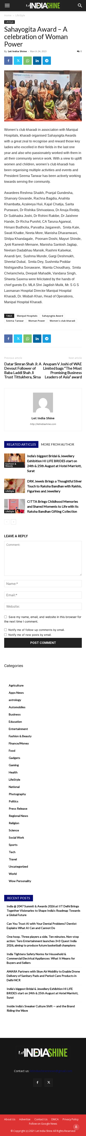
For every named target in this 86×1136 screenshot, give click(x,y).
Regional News (18, 815)
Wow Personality (20, 881)
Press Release (18, 808)
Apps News (16, 692)
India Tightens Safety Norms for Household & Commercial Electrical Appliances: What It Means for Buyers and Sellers (41, 958)
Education (15, 721)
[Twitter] (18, 60)
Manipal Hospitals (27, 315)
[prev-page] (6, 521)
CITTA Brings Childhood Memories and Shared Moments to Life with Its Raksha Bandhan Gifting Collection (52, 506)
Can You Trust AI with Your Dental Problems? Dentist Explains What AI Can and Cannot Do (42, 926)
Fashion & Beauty (10, 464)
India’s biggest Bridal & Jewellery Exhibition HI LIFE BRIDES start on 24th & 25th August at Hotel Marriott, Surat (42, 993)
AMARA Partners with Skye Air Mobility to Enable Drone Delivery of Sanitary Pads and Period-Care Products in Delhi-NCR (43, 976)
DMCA (55, 1119)
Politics (13, 801)
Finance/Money (19, 743)
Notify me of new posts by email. (30, 634)
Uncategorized (18, 866)
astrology (15, 700)
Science (14, 830)
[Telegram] (47, 60)
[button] (7, 5)
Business (15, 714)
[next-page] (13, 521)
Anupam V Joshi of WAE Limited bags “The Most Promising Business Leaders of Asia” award (62, 370)
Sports (13, 844)
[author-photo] (43, 412)
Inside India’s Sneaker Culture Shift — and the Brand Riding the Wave (41, 1008)
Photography (17, 794)
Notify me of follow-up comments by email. (36, 629)
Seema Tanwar (15, 320)
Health (13, 772)
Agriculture (16, 685)
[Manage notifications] (76, 1127)
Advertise (24, 1119)
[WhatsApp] (27, 60)
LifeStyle (20, 15)
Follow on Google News (43, 1123)
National (14, 787)
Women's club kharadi (62, 320)
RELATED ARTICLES (21, 444)
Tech (12, 852)
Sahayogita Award (52, 315)
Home (7, 15)
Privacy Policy (70, 1119)
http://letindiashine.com (43, 424)
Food (12, 750)
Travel (13, 859)
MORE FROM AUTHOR (57, 444)
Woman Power (36, 320)
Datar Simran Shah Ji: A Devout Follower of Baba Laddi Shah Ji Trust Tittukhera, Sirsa (22, 370)
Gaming (14, 765)
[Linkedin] (37, 60)
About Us (9, 1119)
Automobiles (17, 707)
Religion (14, 823)
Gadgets (14, 758)
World (13, 873)
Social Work (16, 837)
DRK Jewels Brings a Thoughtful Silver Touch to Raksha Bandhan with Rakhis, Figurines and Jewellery (54, 486)
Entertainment (18, 729)
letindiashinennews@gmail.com (51, 1071)
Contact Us (40, 1119)
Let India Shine (17, 51)
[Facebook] (8, 60)
